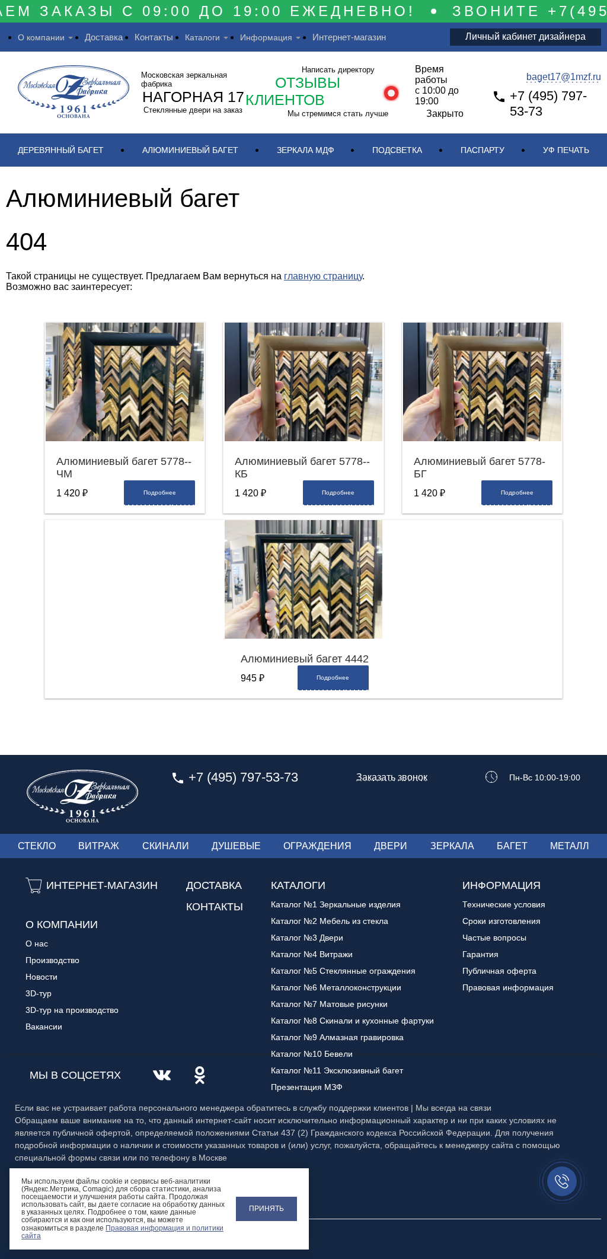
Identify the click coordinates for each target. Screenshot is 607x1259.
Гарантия (480, 954)
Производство (52, 960)
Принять (266, 1208)
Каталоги (202, 37)
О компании (41, 37)
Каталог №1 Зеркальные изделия (336, 904)
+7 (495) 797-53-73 (548, 103)
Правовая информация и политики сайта (122, 1232)
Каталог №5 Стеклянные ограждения (343, 971)
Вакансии (43, 1026)
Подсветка (397, 150)
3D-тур (38, 993)
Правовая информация (508, 987)
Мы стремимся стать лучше (337, 113)
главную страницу (323, 276)
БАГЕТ (512, 846)
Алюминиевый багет (190, 150)
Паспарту (482, 150)
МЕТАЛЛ (569, 846)
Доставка (104, 37)
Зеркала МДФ (305, 150)
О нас (36, 943)
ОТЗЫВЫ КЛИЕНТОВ (292, 91)
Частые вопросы (494, 937)
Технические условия (503, 904)
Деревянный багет (61, 150)
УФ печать (566, 150)
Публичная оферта (499, 971)
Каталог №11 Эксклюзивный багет (337, 1070)
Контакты (154, 37)
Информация (266, 37)
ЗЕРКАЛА (452, 846)
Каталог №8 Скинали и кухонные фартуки (352, 1020)
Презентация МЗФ (307, 1087)
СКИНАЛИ (165, 846)
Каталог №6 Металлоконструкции (336, 987)
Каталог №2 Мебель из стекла (329, 921)
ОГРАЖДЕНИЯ (317, 846)
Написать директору (338, 69)
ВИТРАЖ (98, 846)
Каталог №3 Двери (307, 937)
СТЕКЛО (37, 846)
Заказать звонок (391, 777)
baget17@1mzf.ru (563, 77)
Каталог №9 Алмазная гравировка (337, 1037)
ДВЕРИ (390, 846)
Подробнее (159, 492)
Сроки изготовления (501, 921)
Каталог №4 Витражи (312, 954)
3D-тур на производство (72, 1010)
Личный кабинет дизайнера (525, 36)
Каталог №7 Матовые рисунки (329, 1004)
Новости (41, 976)
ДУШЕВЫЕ (236, 846)
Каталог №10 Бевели (312, 1054)
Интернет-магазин (349, 37)
